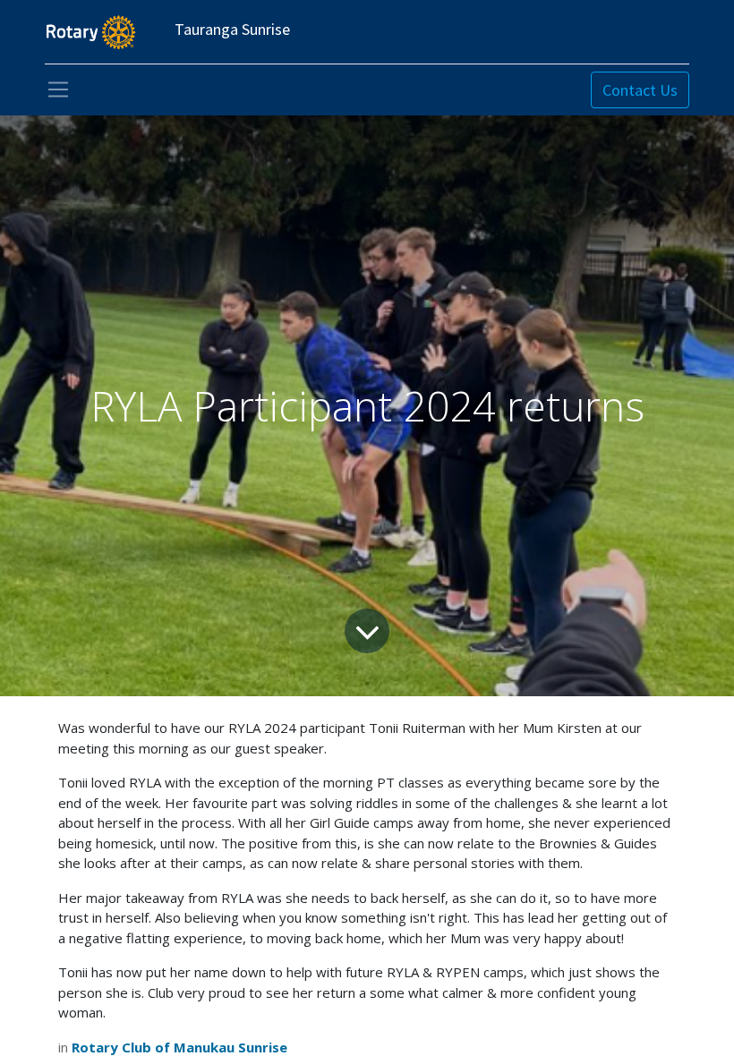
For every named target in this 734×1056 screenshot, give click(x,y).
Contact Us (640, 90)
